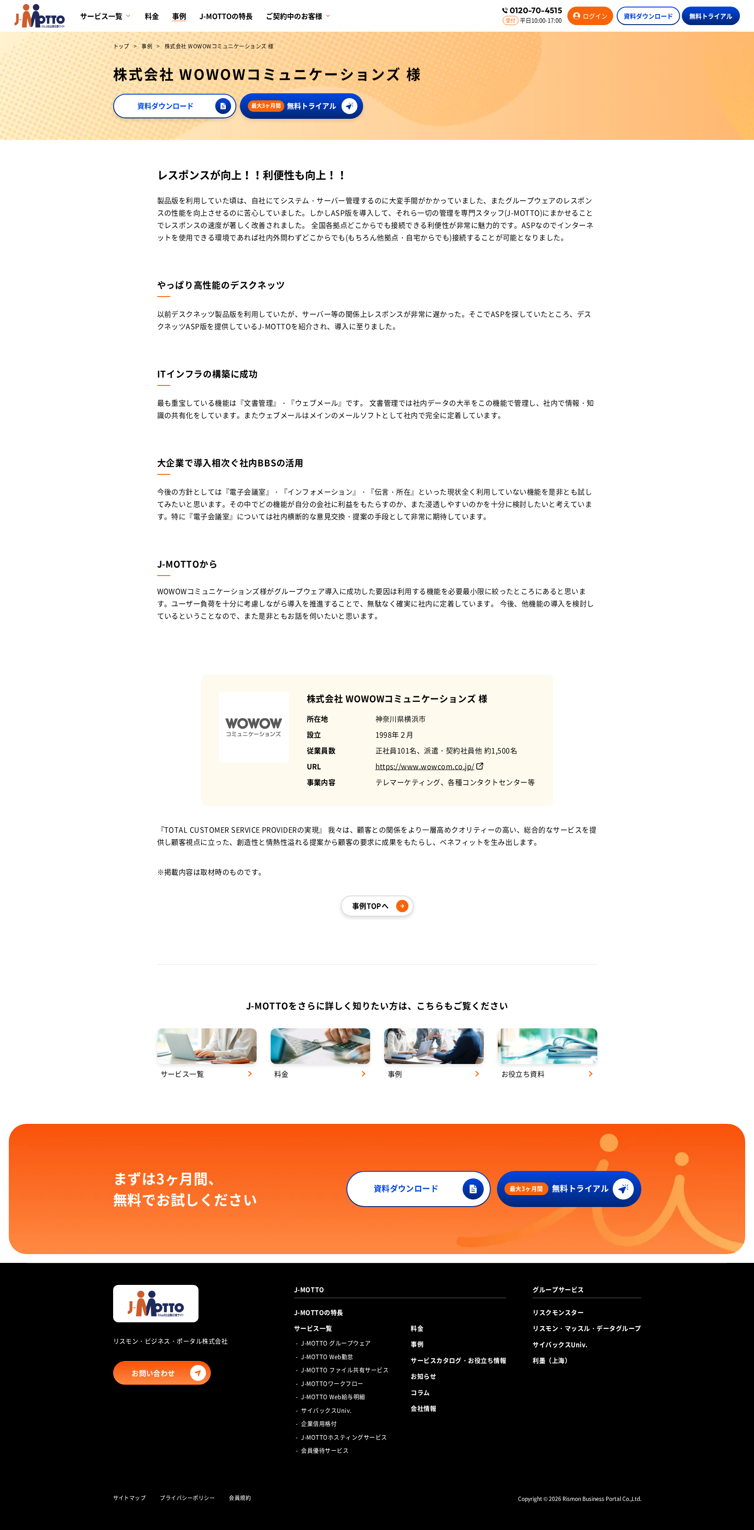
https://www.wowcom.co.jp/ (424, 766)
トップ (121, 46)
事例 (146, 46)
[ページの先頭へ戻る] (738, 1497)
